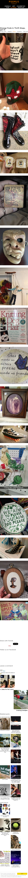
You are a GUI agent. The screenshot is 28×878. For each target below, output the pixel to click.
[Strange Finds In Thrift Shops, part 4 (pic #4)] (14, 173)
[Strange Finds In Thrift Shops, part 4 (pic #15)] (14, 598)
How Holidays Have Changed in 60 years (5, 798)
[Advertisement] (14, 18)
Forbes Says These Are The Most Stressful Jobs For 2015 (5, 834)
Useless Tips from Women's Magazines (5, 865)
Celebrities (21, 6)
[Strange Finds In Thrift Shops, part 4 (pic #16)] (14, 619)
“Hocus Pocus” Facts (15, 763)
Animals (8, 6)
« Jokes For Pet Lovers (7, 689)
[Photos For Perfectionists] (16, 831)
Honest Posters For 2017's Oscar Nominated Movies (15, 865)
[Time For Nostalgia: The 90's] (5, 814)
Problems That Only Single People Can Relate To (15, 799)
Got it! (22, 873)
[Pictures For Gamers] (5, 729)
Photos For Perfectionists (16, 833)
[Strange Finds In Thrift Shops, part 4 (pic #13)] (14, 534)
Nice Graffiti (5, 779)
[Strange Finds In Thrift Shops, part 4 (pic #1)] (14, 70)
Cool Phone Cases (16, 748)
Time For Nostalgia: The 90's (5, 816)
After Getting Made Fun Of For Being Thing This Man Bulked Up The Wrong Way (5, 750)
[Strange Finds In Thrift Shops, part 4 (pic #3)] (14, 149)
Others (13, 7)
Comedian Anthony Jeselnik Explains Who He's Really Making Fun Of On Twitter (16, 781)
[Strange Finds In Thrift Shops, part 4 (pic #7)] (14, 305)
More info (19, 876)
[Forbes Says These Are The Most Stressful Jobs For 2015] (5, 831)
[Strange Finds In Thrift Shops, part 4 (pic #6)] (14, 264)
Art (13, 6)
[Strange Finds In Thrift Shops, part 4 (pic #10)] (14, 422)
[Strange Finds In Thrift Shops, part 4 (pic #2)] (14, 109)
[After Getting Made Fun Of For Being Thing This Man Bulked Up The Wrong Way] (5, 747)
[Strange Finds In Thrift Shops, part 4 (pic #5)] (14, 225)
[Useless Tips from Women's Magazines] (5, 863)
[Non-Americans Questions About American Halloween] (16, 729)
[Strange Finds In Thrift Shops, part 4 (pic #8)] (14, 344)
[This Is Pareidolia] (16, 848)
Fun (7, 7)
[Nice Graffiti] (5, 778)
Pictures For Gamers (5, 730)
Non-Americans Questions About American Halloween (15, 731)
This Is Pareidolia (16, 849)
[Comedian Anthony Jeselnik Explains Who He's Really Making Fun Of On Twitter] (16, 778)
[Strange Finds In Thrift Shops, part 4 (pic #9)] (14, 383)
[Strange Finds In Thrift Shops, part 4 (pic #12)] (14, 495)
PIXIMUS (14, 1)
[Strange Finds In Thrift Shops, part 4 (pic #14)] (14, 558)
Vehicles (21, 7)
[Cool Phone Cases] (16, 747)
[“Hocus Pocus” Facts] (16, 762)
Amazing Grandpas (21, 710)
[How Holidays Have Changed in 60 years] (5, 797)
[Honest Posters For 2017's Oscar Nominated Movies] (16, 863)
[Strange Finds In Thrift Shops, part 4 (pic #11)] (14, 442)
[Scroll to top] (23, 871)
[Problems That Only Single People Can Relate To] (16, 797)
